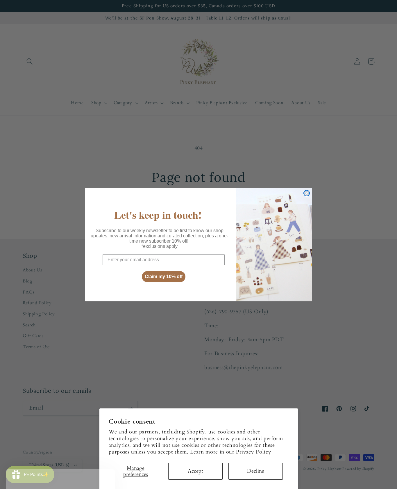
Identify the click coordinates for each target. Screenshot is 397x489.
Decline (255, 471)
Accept (195, 471)
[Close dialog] (307, 193)
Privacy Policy (253, 452)
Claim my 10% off (164, 276)
